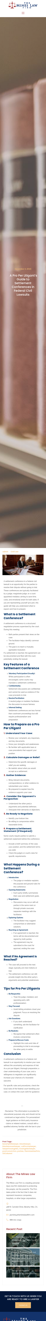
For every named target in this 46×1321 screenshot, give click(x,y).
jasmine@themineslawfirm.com (22, 1215)
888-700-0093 (15, 1220)
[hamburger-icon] (23, 13)
